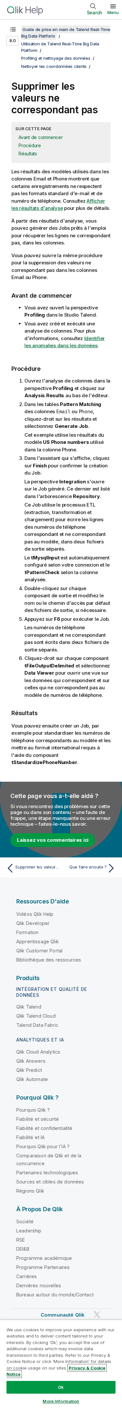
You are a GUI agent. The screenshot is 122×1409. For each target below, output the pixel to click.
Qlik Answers (31, 1061)
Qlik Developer (32, 923)
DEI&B (22, 1249)
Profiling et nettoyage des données (55, 58)
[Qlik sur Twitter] (97, 1314)
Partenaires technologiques (47, 1172)
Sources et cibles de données (50, 1181)
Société (25, 1221)
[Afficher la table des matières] (13, 29)
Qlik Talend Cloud (36, 1016)
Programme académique (44, 1258)
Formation (27, 932)
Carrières (26, 1276)
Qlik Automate (32, 1079)
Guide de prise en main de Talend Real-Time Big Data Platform (65, 33)
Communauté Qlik (63, 1315)
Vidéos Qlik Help (35, 914)
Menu (113, 12)
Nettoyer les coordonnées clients (54, 66)
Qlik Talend (28, 1007)
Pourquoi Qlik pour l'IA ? (43, 1146)
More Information (61, 1401)
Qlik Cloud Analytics (38, 1052)
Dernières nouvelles (38, 1285)
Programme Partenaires (43, 1267)
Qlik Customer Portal (39, 950)
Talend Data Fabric (37, 1025)
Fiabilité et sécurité (37, 1119)
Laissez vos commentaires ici (52, 840)
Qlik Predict (29, 1070)
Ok (61, 1387)
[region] (61, 1364)
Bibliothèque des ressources (48, 960)
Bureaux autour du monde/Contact (55, 1294)
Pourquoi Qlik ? (33, 1110)
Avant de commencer (41, 137)
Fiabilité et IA (30, 1137)
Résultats (28, 153)
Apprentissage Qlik (37, 941)
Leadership (29, 1230)
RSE (20, 1240)
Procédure (30, 145)
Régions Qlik (30, 1191)
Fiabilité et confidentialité (44, 1128)
